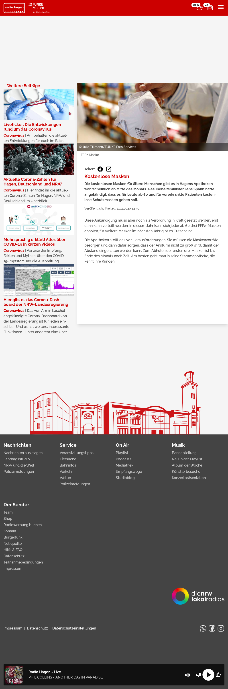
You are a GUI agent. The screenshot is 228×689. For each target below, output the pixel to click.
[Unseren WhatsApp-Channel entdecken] (203, 628)
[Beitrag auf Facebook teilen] (100, 169)
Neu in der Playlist (187, 459)
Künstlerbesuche (186, 471)
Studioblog (125, 478)
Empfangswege (129, 471)
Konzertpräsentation (189, 478)
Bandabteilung (184, 453)
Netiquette (13, 543)
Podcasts (123, 459)
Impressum (13, 568)
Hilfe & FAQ (13, 550)
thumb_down (198, 674)
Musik (178, 445)
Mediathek (124, 465)
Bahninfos (68, 465)
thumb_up (218, 674)
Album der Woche (187, 465)
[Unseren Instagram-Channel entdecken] (220, 628)
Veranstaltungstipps (77, 453)
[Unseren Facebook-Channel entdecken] (212, 628)
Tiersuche (68, 459)
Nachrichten (17, 445)
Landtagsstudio (17, 459)
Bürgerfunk (13, 537)
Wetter (65, 478)
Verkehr (66, 471)
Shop (8, 518)
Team (8, 512)
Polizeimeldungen (19, 471)
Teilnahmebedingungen (23, 562)
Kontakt (10, 531)
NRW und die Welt (19, 465)
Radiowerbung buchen (23, 525)
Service (68, 445)
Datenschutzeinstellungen (74, 628)
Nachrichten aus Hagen (23, 453)
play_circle (208, 675)
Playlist (122, 453)
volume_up (187, 675)
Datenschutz (14, 556)
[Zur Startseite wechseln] (14, 8)
